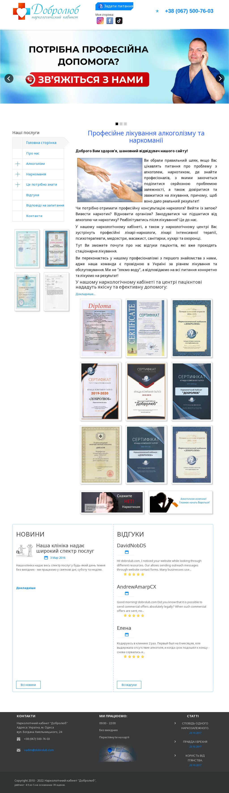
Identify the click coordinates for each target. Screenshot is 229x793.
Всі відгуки (129, 685)
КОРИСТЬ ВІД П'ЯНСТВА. (195, 760)
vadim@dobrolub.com (39, 750)
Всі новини (28, 685)
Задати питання (118, 6)
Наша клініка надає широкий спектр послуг (65, 548)
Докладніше (26, 588)
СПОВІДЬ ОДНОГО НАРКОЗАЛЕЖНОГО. (195, 727)
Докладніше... (85, 294)
